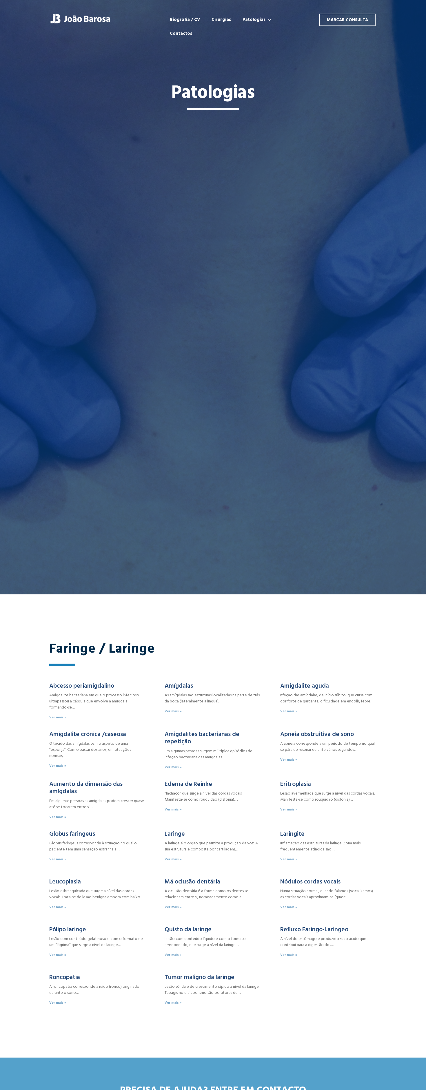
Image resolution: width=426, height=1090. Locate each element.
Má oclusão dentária (192, 881)
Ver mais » (57, 717)
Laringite (292, 834)
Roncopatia (64, 977)
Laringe (175, 834)
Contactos (181, 33)
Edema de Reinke (188, 784)
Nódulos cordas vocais (310, 881)
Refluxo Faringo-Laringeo (314, 929)
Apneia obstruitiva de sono (317, 734)
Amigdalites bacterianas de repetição (202, 738)
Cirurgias (221, 20)
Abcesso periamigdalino (81, 686)
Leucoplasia (65, 881)
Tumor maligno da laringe (199, 977)
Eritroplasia (295, 784)
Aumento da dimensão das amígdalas (86, 787)
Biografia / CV (185, 20)
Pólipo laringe (67, 929)
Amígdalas (179, 686)
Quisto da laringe (188, 929)
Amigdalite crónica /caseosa (87, 734)
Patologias (254, 20)
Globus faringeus (72, 834)
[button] (347, 20)
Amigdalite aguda (304, 686)
